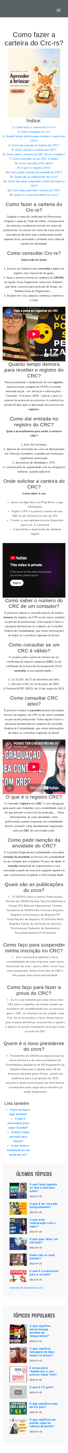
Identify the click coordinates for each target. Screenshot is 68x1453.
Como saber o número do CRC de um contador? (35, 154)
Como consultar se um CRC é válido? (35, 158)
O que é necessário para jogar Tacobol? (18, 1123)
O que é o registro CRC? (35, 167)
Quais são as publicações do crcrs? (36, 176)
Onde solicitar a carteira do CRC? (35, 149)
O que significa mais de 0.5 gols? (43, 1405)
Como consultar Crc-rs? (35, 131)
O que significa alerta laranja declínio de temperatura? (40, 1331)
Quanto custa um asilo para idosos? (19, 1137)
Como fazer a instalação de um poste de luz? (18, 1150)
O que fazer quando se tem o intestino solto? (43, 1188)
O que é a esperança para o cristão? (43, 1272)
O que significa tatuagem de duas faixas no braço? (42, 1352)
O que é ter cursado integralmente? (43, 1205)
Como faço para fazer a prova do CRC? (36, 190)
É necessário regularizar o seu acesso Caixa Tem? (43, 1371)
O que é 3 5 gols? (41, 1387)
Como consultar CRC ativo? (35, 163)
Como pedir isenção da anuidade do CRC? (36, 172)
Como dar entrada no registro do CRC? (35, 145)
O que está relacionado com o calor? (42, 1223)
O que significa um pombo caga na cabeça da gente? (42, 1423)
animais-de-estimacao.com (26, 1287)
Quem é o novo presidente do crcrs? (36, 194)
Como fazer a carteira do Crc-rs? (35, 127)
